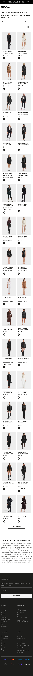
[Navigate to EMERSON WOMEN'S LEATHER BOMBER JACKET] (24, 110)
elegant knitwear (8, 554)
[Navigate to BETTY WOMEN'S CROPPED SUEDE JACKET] (24, 295)
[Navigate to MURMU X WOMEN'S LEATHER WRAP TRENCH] (24, 79)
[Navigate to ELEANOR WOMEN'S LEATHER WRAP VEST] (9, 202)
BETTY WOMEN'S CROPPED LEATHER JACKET (23, 268)
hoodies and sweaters (9, 556)
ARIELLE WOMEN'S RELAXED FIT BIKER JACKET (8, 268)
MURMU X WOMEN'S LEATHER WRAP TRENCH (23, 83)
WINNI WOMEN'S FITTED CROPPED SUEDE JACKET (7, 84)
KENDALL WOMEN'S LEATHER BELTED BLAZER (8, 114)
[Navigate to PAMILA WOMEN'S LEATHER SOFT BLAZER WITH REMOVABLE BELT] (9, 449)
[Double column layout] (27, 27)
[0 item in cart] (28, 6)
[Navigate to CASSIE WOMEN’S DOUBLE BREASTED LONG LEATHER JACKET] (24, 171)
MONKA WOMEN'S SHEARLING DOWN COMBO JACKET (8, 423)
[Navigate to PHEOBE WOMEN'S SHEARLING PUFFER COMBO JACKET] (24, 449)
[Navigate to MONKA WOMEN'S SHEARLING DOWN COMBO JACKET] (9, 419)
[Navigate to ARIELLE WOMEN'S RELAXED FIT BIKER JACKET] (9, 264)
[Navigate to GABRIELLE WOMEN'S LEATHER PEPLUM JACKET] (9, 388)
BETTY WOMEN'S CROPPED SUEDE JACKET (22, 299)
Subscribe (16, 595)
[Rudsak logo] (5, 7)
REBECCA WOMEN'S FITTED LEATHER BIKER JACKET (24, 145)
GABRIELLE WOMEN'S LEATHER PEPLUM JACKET (8, 392)
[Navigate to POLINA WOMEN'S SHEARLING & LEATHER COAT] (9, 480)
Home (2, 12)
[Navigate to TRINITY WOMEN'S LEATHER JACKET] (9, 171)
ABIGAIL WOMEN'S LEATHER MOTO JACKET (22, 206)
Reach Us (20, 605)
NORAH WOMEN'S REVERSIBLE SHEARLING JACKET (23, 423)
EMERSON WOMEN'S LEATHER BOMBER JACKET (23, 114)
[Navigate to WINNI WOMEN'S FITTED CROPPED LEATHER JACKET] (9, 49)
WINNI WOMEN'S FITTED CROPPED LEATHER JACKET (7, 53)
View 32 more (16, 526)
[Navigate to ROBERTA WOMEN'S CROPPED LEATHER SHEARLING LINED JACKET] (24, 480)
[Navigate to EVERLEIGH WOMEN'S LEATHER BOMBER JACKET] (24, 356)
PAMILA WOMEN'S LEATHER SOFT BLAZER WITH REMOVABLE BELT (9, 453)
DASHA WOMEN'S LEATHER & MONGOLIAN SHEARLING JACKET (9, 360)
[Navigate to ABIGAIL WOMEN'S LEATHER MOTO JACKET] (24, 202)
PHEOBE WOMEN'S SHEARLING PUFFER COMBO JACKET (23, 453)
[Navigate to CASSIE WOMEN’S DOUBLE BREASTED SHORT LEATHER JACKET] (24, 325)
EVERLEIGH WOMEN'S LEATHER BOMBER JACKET (23, 360)
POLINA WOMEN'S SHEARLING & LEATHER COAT (9, 484)
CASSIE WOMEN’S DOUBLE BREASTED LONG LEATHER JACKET (24, 175)
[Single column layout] (31, 27)
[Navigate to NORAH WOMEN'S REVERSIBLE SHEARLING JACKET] (24, 419)
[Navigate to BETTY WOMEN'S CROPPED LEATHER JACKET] (24, 264)
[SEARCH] (24, 6)
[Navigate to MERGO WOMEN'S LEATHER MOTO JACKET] (9, 141)
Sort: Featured (28, 21)
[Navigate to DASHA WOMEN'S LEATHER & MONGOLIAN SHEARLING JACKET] (9, 356)
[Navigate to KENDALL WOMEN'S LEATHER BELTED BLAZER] (9, 110)
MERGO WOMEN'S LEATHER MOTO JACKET (7, 145)
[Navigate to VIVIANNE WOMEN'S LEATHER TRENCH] (9, 512)
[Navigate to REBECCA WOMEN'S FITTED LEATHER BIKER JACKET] (24, 141)
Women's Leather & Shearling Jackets (17, 12)
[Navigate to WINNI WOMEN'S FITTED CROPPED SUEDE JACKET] (9, 80)
